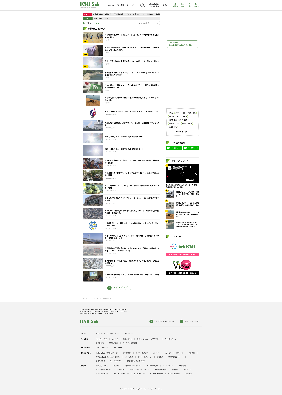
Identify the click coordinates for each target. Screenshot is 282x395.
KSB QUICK (127, 353)
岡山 (95, 18)
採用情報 (175, 6)
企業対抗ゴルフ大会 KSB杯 (136, 361)
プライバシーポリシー (121, 374)
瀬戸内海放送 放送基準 (104, 370)
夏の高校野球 (100, 361)
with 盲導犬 (129, 357)
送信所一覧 (121, 370)
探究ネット (180, 353)
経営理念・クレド (102, 366)
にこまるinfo (127, 339)
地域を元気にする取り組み (154, 5)
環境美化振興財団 (102, 374)
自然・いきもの (174, 123)
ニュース (111, 5)
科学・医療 (183, 120)
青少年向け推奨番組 (130, 343)
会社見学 (160, 357)
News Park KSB (101, 339)
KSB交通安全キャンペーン (177, 357)
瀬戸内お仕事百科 (142, 353)
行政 (185, 116)
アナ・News (117, 348)
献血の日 (108, 14)
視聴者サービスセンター (133, 366)
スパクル (156, 353)
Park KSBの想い (152, 366)
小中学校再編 (98, 14)
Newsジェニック (171, 339)
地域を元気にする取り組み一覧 (107, 353)
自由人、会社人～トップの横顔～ (148, 339)
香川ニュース (129, 334)
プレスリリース (168, 366)
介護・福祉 (173, 127)
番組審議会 (182, 366)
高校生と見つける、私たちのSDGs (108, 357)
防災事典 (192, 353)
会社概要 (116, 366)
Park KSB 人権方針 (156, 374)
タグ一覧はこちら (181, 131)
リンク (185, 370)
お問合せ (196, 6)
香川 (101, 18)
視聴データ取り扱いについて (140, 370)
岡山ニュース (114, 334)
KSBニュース (100, 334)
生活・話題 (192, 113)
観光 (190, 123)
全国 (106, 18)
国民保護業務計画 (161, 370)
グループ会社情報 (174, 374)
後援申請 (188, 374)
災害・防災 (173, 120)
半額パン (150, 14)
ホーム (85, 298)
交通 (184, 123)
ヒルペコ (115, 339)
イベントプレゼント (143, 5)
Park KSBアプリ (116, 361)
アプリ (189, 6)
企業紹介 (164, 5)
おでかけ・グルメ (175, 116)
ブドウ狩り (130, 14)
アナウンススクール (145, 357)
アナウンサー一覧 (102, 348)
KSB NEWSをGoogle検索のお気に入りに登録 (180, 44)
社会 (184, 113)
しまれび (168, 353)
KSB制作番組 (113, 343)
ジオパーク (140, 14)
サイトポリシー (139, 374)
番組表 (183, 6)
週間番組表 (100, 343)
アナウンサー (131, 5)
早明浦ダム (160, 14)
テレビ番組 (120, 5)
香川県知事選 (119, 14)
